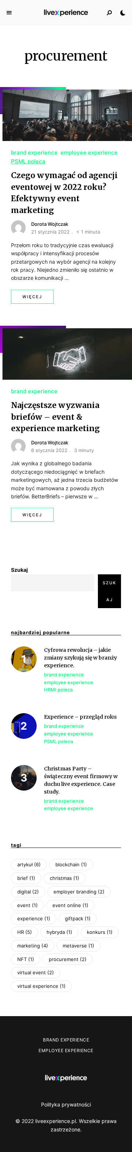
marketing (32, 946)
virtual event (35, 972)
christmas (64, 878)
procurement (68, 959)
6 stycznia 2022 (49, 450)
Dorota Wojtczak (49, 224)
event (27, 905)
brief (26, 878)
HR (24, 932)
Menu (9, 13)
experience (33, 918)
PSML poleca (28, 161)
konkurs (100, 932)
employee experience (89, 152)
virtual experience (41, 986)
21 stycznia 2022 (50, 232)
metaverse (78, 946)
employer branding (79, 892)
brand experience (34, 152)
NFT (25, 959)
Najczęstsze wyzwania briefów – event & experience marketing (55, 416)
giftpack (78, 918)
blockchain (71, 864)
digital (28, 892)
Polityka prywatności (66, 1104)
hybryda (59, 932)
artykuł (29, 864)
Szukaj (19, 570)
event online (70, 905)
